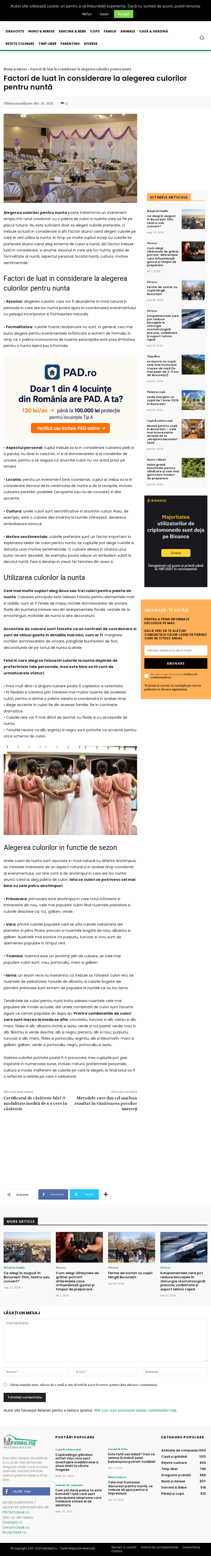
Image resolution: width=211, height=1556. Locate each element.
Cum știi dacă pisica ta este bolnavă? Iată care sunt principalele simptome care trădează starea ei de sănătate (78, 1497)
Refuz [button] (87, 14)
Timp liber (153, 356)
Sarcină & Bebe (118, 1448)
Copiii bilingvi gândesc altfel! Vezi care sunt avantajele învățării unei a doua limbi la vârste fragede (76, 1462)
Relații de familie (157, 210)
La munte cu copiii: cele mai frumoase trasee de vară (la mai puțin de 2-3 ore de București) (163, 368)
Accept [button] (124, 14)
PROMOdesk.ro (16, 1512)
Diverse (152, 243)
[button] (201, 37)
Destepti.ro (12, 1522)
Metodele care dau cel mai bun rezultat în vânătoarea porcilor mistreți (105, 1103)
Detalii (104, 14)
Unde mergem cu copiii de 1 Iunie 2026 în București (163, 400)
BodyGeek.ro (14, 1532)
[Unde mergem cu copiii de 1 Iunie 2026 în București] (193, 400)
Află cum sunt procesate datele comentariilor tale (135, 1410)
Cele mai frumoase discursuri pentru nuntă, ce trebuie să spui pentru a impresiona (130, 1488)
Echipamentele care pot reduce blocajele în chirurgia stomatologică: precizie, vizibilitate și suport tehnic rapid (163, 328)
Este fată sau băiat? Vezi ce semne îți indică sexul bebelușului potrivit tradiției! (131, 1458)
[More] (105, 1194)
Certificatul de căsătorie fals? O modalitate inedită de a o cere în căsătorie (35, 1103)
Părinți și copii (156, 391)
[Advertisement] (70, 1149)
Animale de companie (69, 1485)
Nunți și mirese (15, 69)
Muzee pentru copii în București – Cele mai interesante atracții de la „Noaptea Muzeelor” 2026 (163, 434)
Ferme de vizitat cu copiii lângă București (162, 290)
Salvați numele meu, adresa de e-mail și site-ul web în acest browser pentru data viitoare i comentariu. (84, 1385)
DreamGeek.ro (16, 1527)
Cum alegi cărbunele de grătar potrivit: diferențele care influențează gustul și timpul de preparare (163, 256)
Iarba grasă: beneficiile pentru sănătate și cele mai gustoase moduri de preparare (163, 471)
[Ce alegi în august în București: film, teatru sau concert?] (193, 219)
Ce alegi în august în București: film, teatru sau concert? (161, 221)
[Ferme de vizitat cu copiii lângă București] (193, 290)
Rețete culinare (156, 459)
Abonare (176, 663)
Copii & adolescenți (160, 420)
